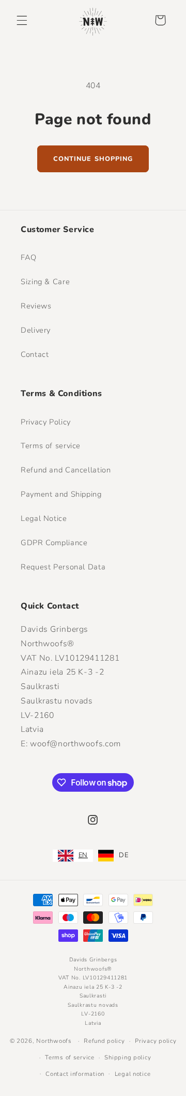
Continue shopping (93, 158)
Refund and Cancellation (66, 470)
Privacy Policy (46, 422)
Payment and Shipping (61, 494)
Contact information (74, 1074)
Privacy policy (155, 1041)
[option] (113, 855)
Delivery (36, 330)
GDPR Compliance (54, 542)
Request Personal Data (63, 567)
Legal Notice (44, 518)
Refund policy (104, 1041)
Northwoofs (53, 1041)
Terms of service (51, 445)
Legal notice (133, 1074)
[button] (22, 20)
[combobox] (73, 855)
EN (83, 855)
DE (123, 855)
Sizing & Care (45, 281)
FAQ (29, 257)
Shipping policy (127, 1057)
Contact (35, 354)
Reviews (36, 306)
